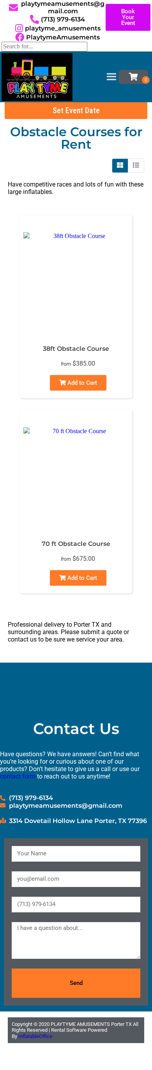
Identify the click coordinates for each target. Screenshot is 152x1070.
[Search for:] (44, 46)
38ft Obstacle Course (76, 348)
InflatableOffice (35, 1036)
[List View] (136, 165)
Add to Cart (81, 382)
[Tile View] (120, 165)
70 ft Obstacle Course (76, 543)
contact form (17, 776)
